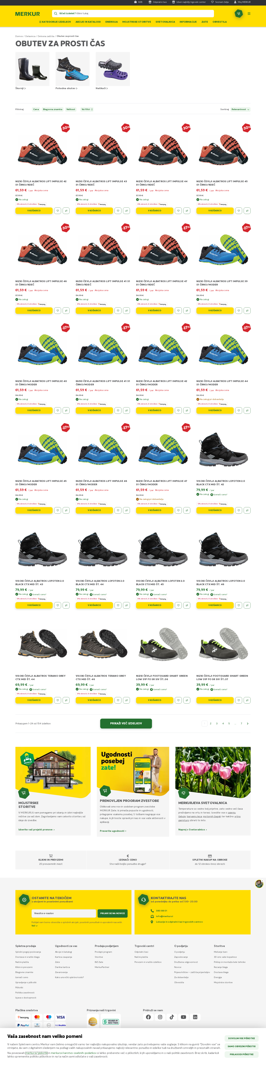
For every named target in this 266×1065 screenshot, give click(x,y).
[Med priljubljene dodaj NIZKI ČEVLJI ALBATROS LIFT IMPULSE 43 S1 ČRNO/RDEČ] (118, 210)
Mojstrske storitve (136, 22)
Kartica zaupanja (63, 957)
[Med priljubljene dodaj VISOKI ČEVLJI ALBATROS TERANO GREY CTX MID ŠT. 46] (118, 700)
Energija (111, 22)
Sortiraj (224, 109)
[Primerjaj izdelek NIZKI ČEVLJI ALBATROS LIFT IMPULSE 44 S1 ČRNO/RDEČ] (186, 210)
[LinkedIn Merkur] (195, 1017)
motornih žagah (212, 816)
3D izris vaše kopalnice (225, 957)
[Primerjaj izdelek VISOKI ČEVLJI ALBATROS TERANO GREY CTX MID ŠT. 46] (126, 700)
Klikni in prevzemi (50, 860)
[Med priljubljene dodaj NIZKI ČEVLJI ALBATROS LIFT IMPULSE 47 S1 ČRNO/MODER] (178, 510)
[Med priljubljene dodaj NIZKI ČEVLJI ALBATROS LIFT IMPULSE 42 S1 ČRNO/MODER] (178, 410)
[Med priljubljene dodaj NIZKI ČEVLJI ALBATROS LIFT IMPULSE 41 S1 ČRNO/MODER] (118, 410)
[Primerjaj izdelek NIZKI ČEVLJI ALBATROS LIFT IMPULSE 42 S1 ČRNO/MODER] (186, 410)
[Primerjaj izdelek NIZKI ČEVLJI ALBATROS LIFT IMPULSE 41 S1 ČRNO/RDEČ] (126, 310)
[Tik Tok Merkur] (172, 1017)
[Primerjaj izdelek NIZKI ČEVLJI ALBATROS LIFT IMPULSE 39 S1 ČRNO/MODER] (247, 310)
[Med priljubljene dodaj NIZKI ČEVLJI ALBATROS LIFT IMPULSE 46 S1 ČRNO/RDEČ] (57, 310)
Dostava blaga (221, 972)
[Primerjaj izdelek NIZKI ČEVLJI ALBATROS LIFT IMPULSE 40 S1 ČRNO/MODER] (66, 410)
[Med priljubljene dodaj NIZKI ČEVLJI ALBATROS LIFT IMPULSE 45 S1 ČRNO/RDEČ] (238, 210)
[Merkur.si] (27, 14)
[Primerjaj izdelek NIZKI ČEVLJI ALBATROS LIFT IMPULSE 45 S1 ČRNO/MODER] (66, 510)
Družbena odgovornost (186, 962)
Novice (177, 967)
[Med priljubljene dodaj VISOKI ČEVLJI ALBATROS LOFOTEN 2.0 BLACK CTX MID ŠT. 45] (178, 605)
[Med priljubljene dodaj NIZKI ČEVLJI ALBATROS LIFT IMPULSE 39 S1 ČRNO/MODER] (238, 310)
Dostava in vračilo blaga (27, 957)
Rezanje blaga (221, 967)
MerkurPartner (102, 967)
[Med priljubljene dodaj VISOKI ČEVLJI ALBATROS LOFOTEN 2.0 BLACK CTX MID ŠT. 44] (118, 605)
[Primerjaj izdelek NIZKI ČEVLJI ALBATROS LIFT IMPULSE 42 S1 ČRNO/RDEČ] (66, 210)
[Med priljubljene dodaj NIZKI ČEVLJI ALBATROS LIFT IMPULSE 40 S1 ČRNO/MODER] (57, 410)
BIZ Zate (99, 962)
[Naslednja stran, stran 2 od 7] (247, 723)
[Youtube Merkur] (183, 1017)
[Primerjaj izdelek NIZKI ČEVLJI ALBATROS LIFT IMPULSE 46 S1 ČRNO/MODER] (126, 510)
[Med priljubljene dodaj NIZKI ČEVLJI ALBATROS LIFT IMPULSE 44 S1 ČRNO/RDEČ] (178, 210)
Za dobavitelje (181, 977)
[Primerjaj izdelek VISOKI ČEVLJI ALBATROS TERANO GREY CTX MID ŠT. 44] (66, 700)
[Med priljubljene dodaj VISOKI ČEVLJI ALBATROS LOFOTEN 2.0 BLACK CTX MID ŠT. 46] (238, 605)
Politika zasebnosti (24, 993)
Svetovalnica (165, 22)
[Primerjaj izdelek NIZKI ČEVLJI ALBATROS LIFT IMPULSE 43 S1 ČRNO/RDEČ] (126, 210)
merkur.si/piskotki (36, 1053)
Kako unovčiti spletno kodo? (69, 977)
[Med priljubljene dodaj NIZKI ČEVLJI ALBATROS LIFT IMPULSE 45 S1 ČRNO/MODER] (57, 510)
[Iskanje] (55, 13)
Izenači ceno (128, 860)
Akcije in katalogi (88, 22)
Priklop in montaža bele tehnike (230, 962)
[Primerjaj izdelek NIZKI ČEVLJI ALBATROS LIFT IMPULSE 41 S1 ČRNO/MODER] (126, 410)
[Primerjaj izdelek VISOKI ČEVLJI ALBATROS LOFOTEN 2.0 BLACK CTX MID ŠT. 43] (66, 605)
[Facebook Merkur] (148, 1017)
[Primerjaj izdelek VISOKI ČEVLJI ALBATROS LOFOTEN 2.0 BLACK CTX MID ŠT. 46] (247, 605)
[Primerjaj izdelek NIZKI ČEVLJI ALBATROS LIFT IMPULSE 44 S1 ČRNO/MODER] (247, 410)
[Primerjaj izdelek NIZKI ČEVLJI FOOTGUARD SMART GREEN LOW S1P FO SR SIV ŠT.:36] (186, 700)
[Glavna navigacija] (249, 13)
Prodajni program (103, 952)
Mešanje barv (220, 952)
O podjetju (179, 952)
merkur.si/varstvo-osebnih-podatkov (74, 1053)
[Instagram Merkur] (160, 1017)
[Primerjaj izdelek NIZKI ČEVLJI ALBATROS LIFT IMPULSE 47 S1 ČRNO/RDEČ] (186, 310)
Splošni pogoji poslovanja (28, 952)
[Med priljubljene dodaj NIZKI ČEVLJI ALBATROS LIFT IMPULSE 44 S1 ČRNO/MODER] (238, 410)
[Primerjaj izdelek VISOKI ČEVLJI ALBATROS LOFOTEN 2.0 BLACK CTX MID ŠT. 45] (186, 605)
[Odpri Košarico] (239, 13)
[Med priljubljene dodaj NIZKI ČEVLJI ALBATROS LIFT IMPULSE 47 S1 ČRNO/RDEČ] (178, 310)
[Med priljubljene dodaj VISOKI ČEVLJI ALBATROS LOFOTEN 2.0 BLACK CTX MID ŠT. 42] (238, 510)
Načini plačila (22, 962)
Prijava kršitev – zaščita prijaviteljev (192, 972)
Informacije (188, 22)
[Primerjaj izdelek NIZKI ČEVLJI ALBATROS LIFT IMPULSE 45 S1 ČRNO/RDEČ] (247, 210)
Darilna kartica (62, 967)
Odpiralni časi (141, 952)
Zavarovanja (61, 972)
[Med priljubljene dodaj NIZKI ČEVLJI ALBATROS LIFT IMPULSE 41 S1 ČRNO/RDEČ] (118, 310)
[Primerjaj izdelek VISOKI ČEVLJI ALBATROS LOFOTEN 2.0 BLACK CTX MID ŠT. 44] (126, 605)
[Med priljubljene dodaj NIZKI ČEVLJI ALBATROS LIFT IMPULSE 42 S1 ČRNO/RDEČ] (57, 210)
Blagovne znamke (24, 972)
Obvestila (220, 22)
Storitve (99, 957)
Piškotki (19, 988)
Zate (205, 22)
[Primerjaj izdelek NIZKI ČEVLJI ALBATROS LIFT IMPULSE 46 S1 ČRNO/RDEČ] (66, 310)
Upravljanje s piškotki (25, 982)
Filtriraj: (19, 109)
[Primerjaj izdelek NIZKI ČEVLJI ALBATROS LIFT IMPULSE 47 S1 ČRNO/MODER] (186, 510)
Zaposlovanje (181, 957)
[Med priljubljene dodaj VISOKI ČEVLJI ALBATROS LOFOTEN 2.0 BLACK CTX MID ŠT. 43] (57, 605)
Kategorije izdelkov (56, 22)
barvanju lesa (194, 816)
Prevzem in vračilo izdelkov (148, 962)
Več (34, 926)
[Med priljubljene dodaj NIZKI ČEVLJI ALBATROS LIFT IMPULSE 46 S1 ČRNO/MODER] (118, 510)
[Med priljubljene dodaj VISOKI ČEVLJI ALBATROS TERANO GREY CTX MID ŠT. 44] (57, 700)
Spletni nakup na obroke (209, 860)
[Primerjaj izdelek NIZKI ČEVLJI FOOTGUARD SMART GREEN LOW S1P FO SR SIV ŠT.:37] (247, 700)
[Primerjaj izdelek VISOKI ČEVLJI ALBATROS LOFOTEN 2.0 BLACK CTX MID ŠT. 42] (247, 510)
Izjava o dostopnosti (25, 998)
